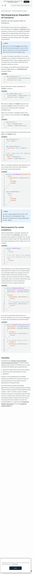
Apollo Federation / (6, 11)
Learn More (15, 564)
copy (28, 76)
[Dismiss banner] (31, 2)
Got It (15, 568)
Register (26, 1)
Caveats (17, 46)
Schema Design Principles (19, 11)
